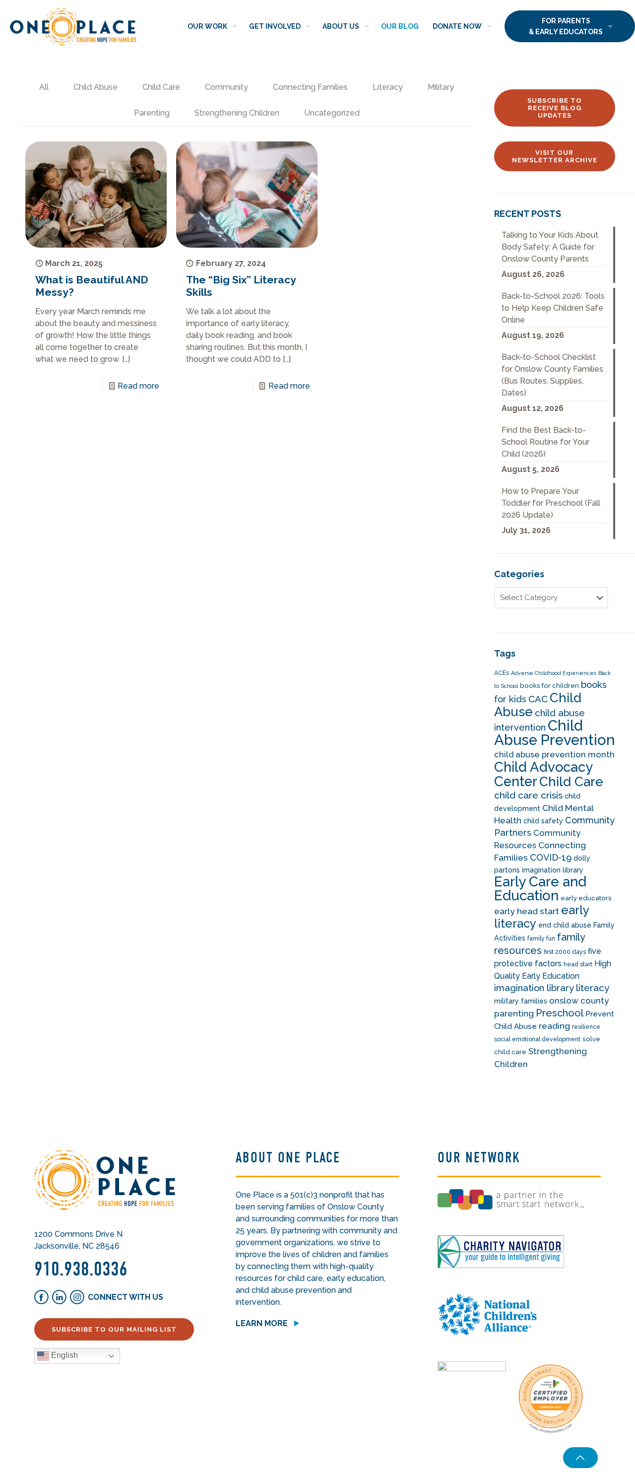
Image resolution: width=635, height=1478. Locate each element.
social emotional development (537, 1039)
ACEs (501, 673)
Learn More (262, 1323)
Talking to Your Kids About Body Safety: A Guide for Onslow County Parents (550, 247)
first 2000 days (565, 951)
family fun (541, 938)
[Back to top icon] (580, 1457)
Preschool (559, 1013)
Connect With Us (125, 1297)
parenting (514, 1013)
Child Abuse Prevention (554, 732)
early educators (586, 898)
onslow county (579, 1001)
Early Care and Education (540, 888)
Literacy (388, 87)
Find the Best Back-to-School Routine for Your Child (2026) (545, 442)
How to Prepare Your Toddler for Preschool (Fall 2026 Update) (551, 503)
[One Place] (73, 26)
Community (226, 87)
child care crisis (528, 795)
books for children (549, 685)
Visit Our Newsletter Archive (554, 156)
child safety (543, 821)
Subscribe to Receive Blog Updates (554, 108)
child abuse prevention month (554, 754)
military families (520, 1001)
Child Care (161, 87)
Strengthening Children (236, 113)
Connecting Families (310, 87)
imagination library (534, 988)
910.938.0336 (80, 1269)
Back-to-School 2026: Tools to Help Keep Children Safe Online (553, 308)
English (63, 1355)
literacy (593, 988)
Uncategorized (332, 113)
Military (441, 87)
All (44, 87)
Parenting (152, 113)
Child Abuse (95, 87)
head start (578, 964)
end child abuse (564, 925)
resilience (586, 1026)
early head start (526, 911)
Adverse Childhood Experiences (553, 673)
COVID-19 (551, 857)
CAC (538, 698)
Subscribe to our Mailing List (114, 1329)
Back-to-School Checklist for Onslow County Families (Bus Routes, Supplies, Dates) (552, 375)
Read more (138, 386)
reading (554, 1026)
